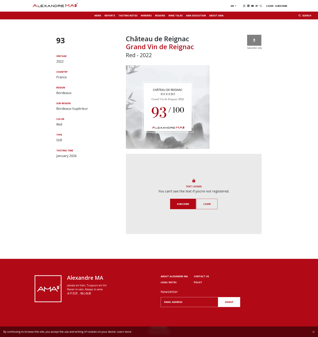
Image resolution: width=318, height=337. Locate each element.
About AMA (216, 15)
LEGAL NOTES (169, 282)
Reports (110, 15)
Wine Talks (175, 15)
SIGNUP (229, 302)
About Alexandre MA (174, 276)
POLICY (198, 282)
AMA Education (196, 15)
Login (269, 5)
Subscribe (281, 5)
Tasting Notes (127, 15)
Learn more (124, 332)
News (97, 15)
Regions (160, 15)
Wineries (146, 15)
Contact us (201, 276)
